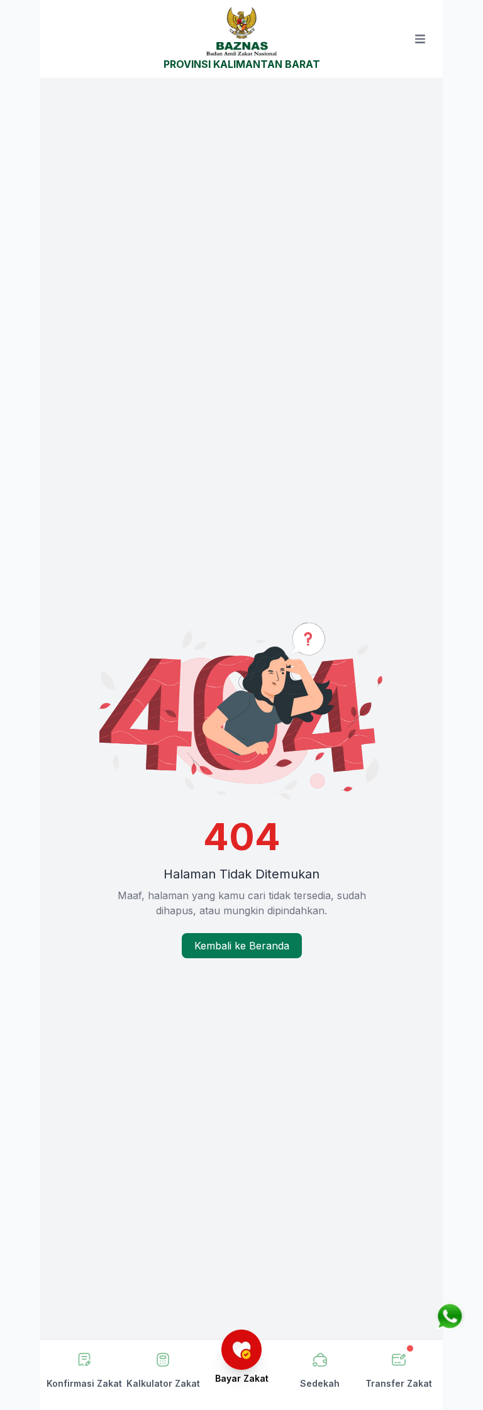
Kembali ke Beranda (241, 945)
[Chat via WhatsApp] (449, 1316)
